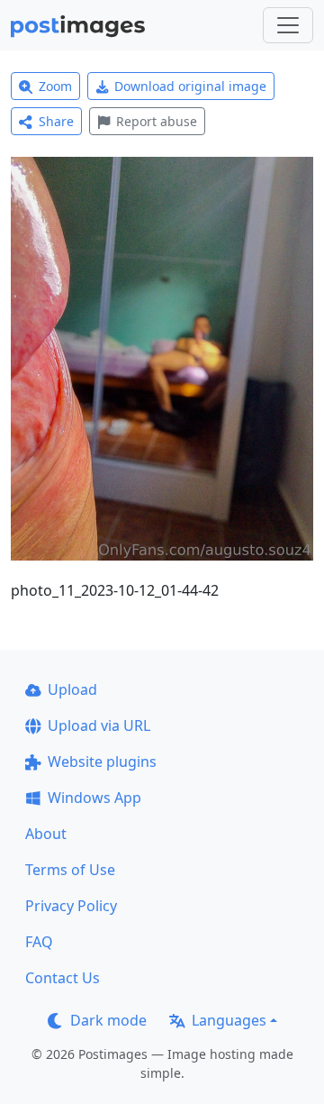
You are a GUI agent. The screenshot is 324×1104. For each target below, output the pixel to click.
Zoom (55, 86)
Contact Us (62, 978)
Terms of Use (70, 870)
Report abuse (156, 121)
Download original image (190, 86)
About (46, 834)
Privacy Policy (71, 906)
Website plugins (102, 761)
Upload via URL (99, 725)
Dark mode (108, 1020)
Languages (229, 1020)
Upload (72, 689)
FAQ (39, 942)
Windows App (94, 797)
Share (56, 121)
